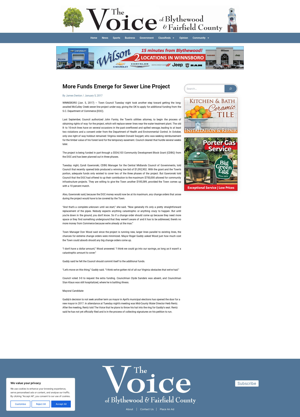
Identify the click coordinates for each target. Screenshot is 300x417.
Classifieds (164, 37)
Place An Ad (167, 409)
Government (147, 37)
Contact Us (147, 409)
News (105, 37)
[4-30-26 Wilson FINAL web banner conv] (150, 57)
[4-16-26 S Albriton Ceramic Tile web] (211, 115)
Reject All (41, 404)
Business (130, 37)
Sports (116, 37)
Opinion (183, 37)
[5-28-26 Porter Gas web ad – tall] (211, 163)
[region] (40, 394)
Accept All (61, 404)
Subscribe (247, 383)
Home (93, 37)
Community (199, 37)
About (129, 409)
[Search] (231, 88)
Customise (20, 404)
